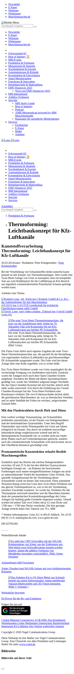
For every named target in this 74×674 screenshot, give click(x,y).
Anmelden (7, 206)
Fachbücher (21, 125)
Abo (31, 626)
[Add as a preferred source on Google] (15, 614)
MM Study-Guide (25, 103)
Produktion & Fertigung (21, 62)
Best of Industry (24, 106)
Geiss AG (6, 314)
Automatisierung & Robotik (23, 72)
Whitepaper (14, 41)
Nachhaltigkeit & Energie (22, 69)
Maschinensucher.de (19, 44)
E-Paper (12, 35)
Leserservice (27, 620)
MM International (17, 94)
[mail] (7, 529)
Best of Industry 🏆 (19, 56)
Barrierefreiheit (61, 623)
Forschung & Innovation (21, 81)
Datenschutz (46, 623)
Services (12, 121)
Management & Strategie (21, 66)
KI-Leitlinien (21, 626)
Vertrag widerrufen (44, 626)
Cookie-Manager (10, 620)
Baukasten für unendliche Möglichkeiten (37, 118)
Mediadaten (32, 623)
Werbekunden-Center (13, 623)
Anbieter (20, 134)
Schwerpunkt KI (17, 53)
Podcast (19, 109)
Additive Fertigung (18, 97)
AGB (38, 620)
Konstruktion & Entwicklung (24, 75)
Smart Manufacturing (19, 78)
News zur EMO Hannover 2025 (32, 90)
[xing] (4, 529)
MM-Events (14, 59)
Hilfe (44, 620)
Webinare (13, 38)
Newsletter (14, 32)
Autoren (59, 626)
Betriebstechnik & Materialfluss (25, 84)
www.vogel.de (27, 644)
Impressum (7, 626)
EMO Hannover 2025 (20, 87)
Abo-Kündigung (56, 620)
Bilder (18, 131)
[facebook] (1, 529)
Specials (12, 100)
